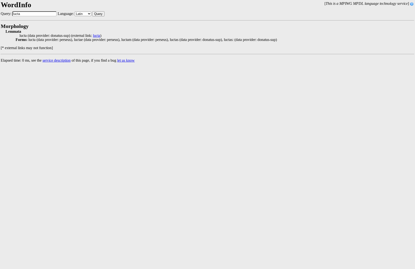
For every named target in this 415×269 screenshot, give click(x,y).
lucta (96, 36)
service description (57, 60)
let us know (126, 60)
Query (98, 14)
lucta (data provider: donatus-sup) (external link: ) (60, 36)
